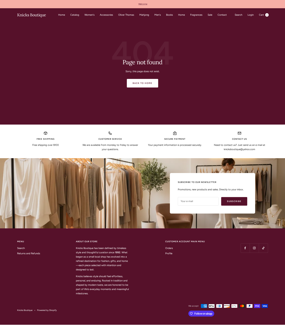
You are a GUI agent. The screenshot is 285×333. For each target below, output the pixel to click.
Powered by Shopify (47, 310)
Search (238, 14)
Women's (89, 14)
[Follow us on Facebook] (245, 248)
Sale (210, 14)
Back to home (142, 83)
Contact (222, 14)
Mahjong (144, 14)
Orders (169, 248)
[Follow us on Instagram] (254, 248)
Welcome (142, 4)
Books (169, 14)
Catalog (74, 14)
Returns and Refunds (28, 253)
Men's (157, 14)
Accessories (106, 14)
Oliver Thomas (126, 14)
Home (61, 14)
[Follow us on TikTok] (263, 248)
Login (251, 14)
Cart (263, 14)
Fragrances (196, 14)
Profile (168, 253)
